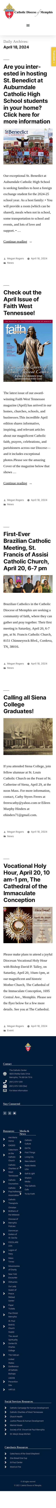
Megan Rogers (15, 258)
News (10, 262)
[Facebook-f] (5, 1113)
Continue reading (17, 241)
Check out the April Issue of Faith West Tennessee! (22, 302)
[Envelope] (14, 1113)
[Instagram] (9, 1113)
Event (10, 1030)
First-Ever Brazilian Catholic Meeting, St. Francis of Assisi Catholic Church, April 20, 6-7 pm (27, 551)
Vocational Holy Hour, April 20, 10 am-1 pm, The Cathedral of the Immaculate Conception (26, 883)
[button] (28, 25)
